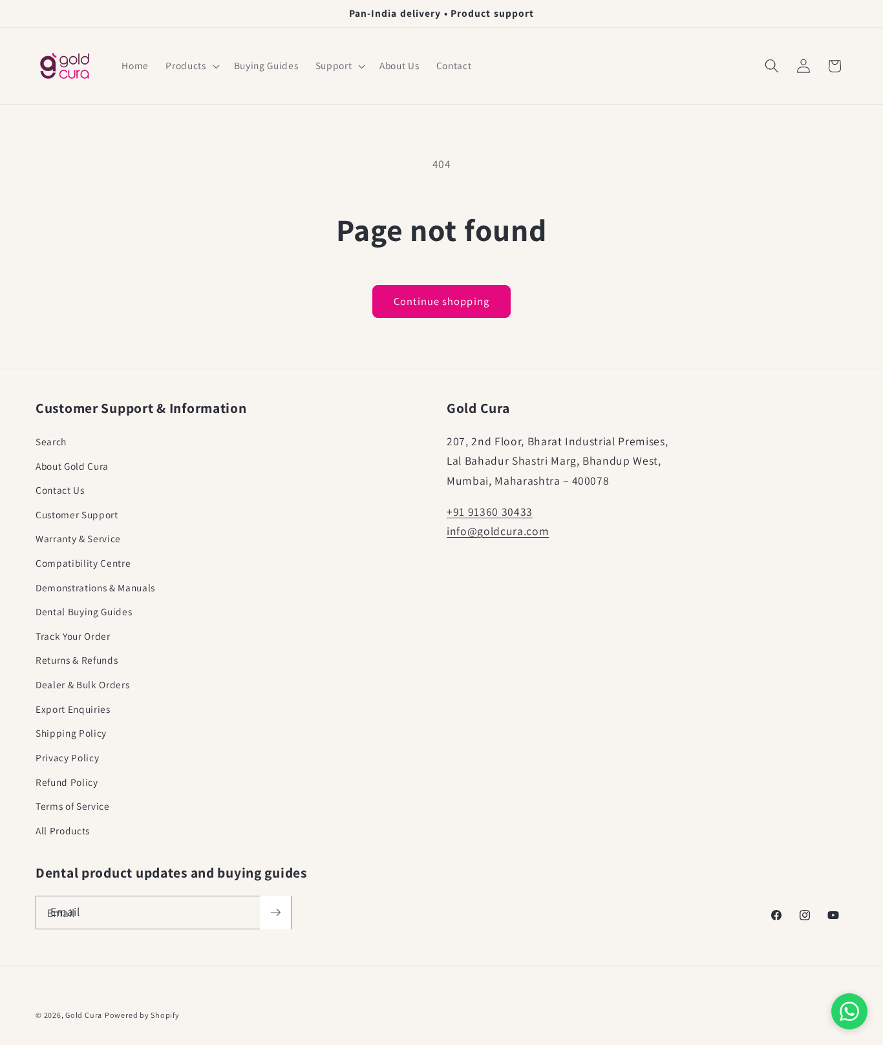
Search (51, 441)
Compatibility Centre (83, 562)
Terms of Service (73, 805)
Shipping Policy (71, 732)
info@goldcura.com (498, 530)
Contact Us (60, 489)
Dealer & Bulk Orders (82, 684)
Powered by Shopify (142, 1015)
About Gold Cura (72, 465)
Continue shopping (441, 301)
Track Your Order (73, 635)
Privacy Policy (67, 757)
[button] (191, 66)
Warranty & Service (78, 538)
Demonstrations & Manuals (95, 587)
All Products (63, 830)
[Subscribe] (275, 912)
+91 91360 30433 (490, 511)
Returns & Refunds (77, 659)
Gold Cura (83, 1015)
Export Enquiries (73, 708)
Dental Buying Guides (84, 611)
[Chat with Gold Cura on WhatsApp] (849, 1011)
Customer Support (77, 514)
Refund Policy (67, 782)
